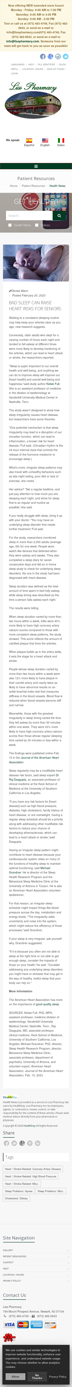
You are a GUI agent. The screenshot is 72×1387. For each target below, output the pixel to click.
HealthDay (29, 1125)
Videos (45, 225)
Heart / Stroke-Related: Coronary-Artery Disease (33, 1169)
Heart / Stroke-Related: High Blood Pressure (30, 1176)
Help (31, 64)
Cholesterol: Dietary (16, 1198)
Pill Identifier (46, 64)
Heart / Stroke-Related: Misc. (22, 1184)
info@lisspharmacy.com (22, 41)
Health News (22, 225)
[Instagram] (58, 56)
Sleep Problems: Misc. (51, 1191)
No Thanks (37, 1377)
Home (13, 186)
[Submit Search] (59, 215)
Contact (8, 1262)
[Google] (50, 56)
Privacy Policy (12, 1280)
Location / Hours (32, 68)
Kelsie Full (52, 384)
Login (14, 73)
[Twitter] (65, 56)
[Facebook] (43, 56)
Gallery (8, 1250)
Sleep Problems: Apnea (18, 1191)
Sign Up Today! (56, 68)
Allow (15, 1376)
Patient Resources (33, 186)
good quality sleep (47, 1004)
